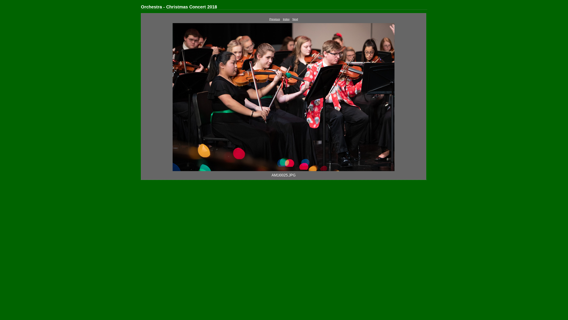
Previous (274, 19)
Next (295, 19)
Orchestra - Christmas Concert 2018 (179, 6)
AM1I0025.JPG (284, 175)
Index (286, 19)
